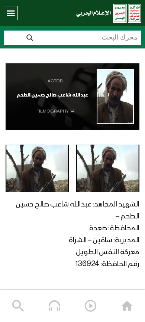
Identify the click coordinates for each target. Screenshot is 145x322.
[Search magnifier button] (30, 37)
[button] (11, 13)
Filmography (52, 111)
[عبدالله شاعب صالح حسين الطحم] (115, 96)
